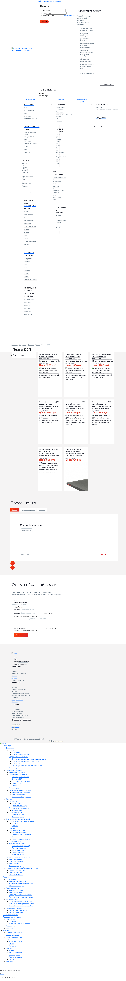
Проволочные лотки (19, 837)
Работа (11, 959)
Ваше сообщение (20, 628)
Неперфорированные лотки (22, 839)
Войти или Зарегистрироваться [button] (49, 1)
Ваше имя (17, 609)
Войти (44, 22)
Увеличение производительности (64, 113)
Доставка (9, 928)
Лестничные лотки (19, 832)
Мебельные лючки (18, 850)
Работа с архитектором (18, 910)
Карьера (9, 948)
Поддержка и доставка (12, 917)
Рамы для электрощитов (21, 792)
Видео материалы (28, 510)
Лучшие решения (12, 888)
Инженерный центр (10, 915)
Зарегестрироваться (87, 73)
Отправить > (21, 635)
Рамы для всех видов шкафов (20, 790)
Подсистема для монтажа (18, 757)
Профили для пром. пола (21, 781)
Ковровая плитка (15, 859)
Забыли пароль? (69, 16)
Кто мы (11, 950)
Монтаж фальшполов (31, 525)
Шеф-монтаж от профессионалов (21, 904)
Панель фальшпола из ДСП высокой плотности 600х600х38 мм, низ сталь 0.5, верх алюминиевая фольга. (102, 406)
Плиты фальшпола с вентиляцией (21, 821)
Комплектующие (30, 119)
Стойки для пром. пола (20, 777)
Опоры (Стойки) (18, 815)
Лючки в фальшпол (19, 848)
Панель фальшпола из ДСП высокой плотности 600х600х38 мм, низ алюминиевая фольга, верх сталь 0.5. (75, 406)
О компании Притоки (14, 933)
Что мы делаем (14, 955)
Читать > (104, 554)
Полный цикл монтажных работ (57, 196)
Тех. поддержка (12, 899)
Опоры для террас (16, 812)
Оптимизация (11, 879)
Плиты (26, 107)
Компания (6, 930)
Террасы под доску (16, 801)
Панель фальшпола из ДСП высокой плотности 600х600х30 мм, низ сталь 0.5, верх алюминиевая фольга (75, 453)
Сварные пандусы (15, 872)
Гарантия (99, 107)
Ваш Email (17, 613)
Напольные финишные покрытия (18, 857)
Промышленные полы (14, 770)
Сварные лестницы (16, 875)
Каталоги (12, 946)
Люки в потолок (18, 852)
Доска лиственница (19, 806)
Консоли (27, 224)
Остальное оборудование (21, 797)
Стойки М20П (17, 779)
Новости (42, 510)
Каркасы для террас (16, 890)
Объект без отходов (16, 886)
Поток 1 (15, 823)
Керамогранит (17, 810)
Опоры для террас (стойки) (25, 166)
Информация (10, 919)
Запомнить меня (48, 16)
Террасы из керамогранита (19, 808)
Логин (42, 10)
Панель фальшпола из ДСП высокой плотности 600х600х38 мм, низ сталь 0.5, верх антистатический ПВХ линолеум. (49, 359)
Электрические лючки (17, 844)
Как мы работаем (15, 953)
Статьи (14, 510)
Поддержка (10, 926)
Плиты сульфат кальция (21, 754)
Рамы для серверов (19, 795)
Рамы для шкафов (15, 892)
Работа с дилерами (16, 912)
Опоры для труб (26, 235)
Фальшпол (10, 748)
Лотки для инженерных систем (60, 151)
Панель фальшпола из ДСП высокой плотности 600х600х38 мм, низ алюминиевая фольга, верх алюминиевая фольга (49, 453)
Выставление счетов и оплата (107, 110)
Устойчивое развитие (14, 937)
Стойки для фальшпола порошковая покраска (29, 759)
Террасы (9, 799)
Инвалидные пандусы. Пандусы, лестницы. (22, 868)
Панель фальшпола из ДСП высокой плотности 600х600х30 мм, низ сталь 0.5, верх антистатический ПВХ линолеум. (102, 359)
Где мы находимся (16, 957)
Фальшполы (26, 530)
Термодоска (16, 803)
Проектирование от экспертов (20, 901)
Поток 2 (15, 826)
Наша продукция (12, 935)
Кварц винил (14, 864)
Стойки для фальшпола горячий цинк (26, 761)
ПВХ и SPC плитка (27, 268)
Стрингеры (16, 763)
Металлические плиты (30, 133)
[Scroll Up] (0, 980)
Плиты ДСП (16, 752)
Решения (60, 99)
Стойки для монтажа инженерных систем (27, 766)
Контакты (9, 961)
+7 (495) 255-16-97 (107, 85)
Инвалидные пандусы (17, 870)
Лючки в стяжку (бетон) (21, 846)
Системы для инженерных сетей (18, 819)
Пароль (43, 13)
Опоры (14, 786)
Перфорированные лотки (21, 835)
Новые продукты (15, 941)
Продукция (30, 99)
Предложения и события (15, 908)
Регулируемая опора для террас (21, 897)
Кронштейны (16, 783)
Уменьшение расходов (60, 109)
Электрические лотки (17, 830)
